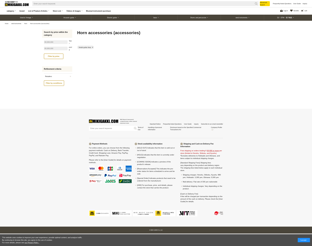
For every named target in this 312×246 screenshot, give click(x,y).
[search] (256, 3)
